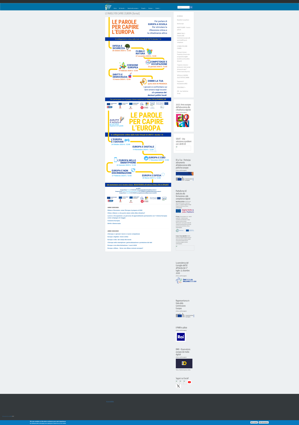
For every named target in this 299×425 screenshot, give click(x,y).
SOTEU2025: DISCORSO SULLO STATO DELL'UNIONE (183, 76)
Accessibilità (110, 401)
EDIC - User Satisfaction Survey (182, 92)
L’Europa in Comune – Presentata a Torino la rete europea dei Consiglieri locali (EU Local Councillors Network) (183, 56)
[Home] (109, 7)
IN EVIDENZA (180, 16)
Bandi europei (180, 23)
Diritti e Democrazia (114, 223)
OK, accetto (254, 422)
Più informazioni (263, 422)
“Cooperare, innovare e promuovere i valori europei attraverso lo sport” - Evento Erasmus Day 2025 (183, 68)
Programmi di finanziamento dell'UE (182, 82)
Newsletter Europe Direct (183, 20)
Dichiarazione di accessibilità (7, 416)
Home (115, 8)
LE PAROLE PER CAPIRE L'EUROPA (182, 47)
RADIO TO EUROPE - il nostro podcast (183, 28)
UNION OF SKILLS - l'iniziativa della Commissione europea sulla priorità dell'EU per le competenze (183, 37)
